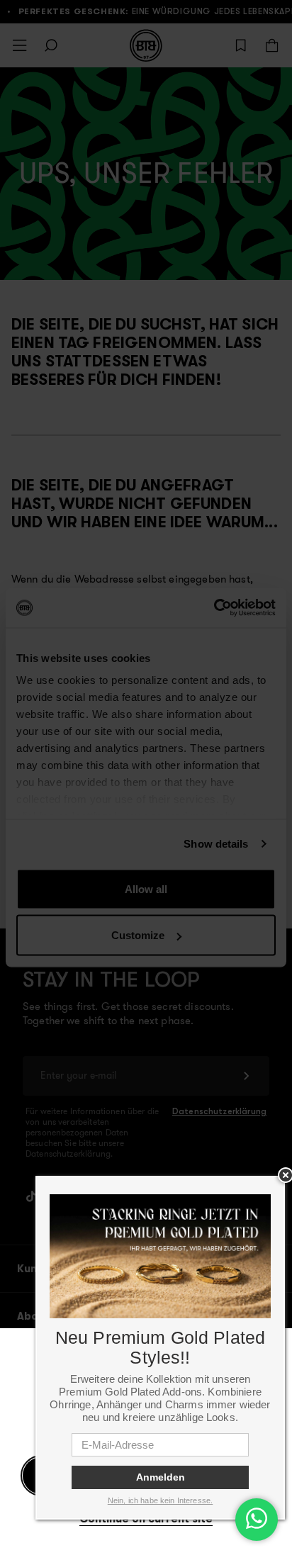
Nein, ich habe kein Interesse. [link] (160, 1500)
